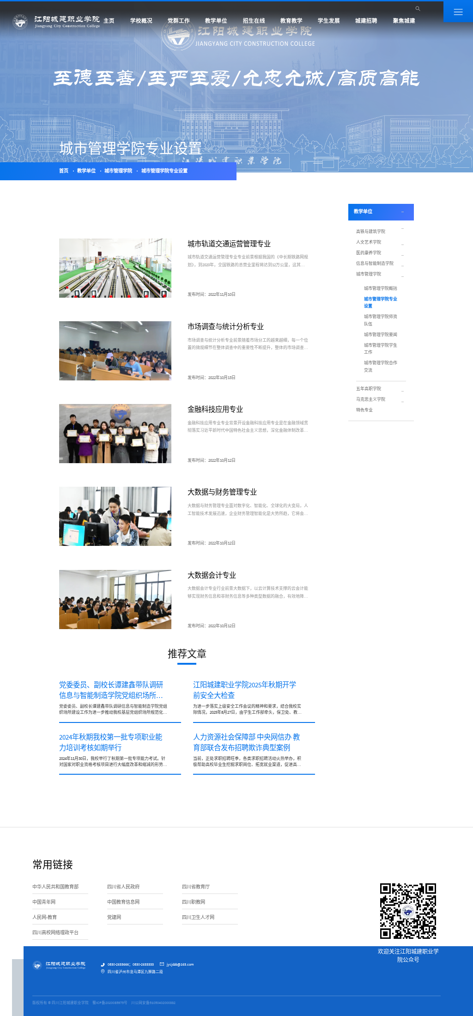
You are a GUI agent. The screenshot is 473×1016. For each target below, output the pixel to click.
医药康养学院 (368, 252)
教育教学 (291, 21)
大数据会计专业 (212, 575)
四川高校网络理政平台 (55, 933)
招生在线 (254, 21)
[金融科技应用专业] (115, 433)
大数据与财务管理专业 (222, 492)
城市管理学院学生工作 (380, 349)
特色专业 (364, 409)
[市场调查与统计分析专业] (115, 350)
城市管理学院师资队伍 (380, 320)
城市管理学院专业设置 (164, 171)
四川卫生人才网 (198, 917)
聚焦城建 (404, 21)
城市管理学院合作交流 (380, 366)
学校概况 (141, 21)
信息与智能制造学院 (375, 263)
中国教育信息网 (123, 902)
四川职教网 (193, 902)
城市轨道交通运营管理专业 (229, 243)
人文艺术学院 (368, 242)
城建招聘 (366, 21)
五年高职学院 (368, 388)
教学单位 (216, 21)
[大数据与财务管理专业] (115, 516)
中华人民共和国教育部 (55, 887)
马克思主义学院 (370, 399)
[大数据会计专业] (115, 599)
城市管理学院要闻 (380, 334)
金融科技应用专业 (215, 409)
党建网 (114, 917)
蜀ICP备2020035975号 (109, 1002)
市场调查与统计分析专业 (226, 326)
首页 (63, 171)
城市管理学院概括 (380, 288)
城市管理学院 (118, 171)
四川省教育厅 (196, 887)
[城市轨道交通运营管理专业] (115, 268)
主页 (109, 21)
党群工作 (179, 21)
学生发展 (329, 21)
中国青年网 (43, 902)
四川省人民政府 (123, 887)
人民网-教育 (44, 917)
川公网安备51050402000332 (153, 1002)
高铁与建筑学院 (370, 231)
